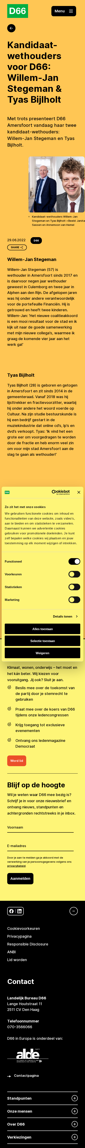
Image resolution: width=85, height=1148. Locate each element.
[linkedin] (19, 911)
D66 (36, 240)
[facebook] (11, 911)
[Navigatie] (71, 911)
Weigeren (42, 653)
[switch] (74, 574)
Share (15, 247)
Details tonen (62, 616)
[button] (63, 11)
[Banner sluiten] (78, 492)
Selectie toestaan (42, 641)
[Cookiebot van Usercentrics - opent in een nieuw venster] (52, 492)
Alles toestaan (42, 629)
